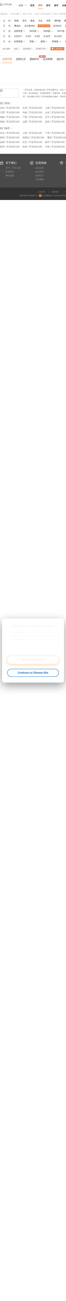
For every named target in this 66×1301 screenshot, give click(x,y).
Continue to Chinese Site (33, 672)
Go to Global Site (33, 659)
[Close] (60, 623)
